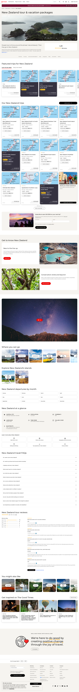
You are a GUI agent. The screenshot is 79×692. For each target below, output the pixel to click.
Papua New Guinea (63, 585)
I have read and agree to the (45, 224)
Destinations (11, 1)
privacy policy (51, 224)
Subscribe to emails (18, 675)
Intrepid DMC (42, 671)
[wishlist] (63, 1)
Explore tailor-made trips (68, 202)
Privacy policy (42, 675)
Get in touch (52, 667)
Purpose (61, 665)
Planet (61, 673)
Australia (8, 585)
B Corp (61, 667)
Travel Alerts (32, 673)
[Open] (16, 514)
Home (3, 8)
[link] (11, 393)
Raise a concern (52, 677)
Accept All (36, 683)
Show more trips (38, 208)
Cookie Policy (11, 688)
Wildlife (61, 675)
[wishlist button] (17, 108)
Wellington (8, 355)
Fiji (22, 585)
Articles (59, 56)
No (25, 661)
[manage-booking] (66, 1)
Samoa (35, 585)
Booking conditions (33, 677)
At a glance (45, 56)
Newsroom (52, 675)
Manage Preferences (35, 686)
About (27, 1)
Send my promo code (41, 227)
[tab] (7, 67)
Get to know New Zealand (32, 56)
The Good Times (43, 669)
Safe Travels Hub (33, 671)
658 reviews (64, 48)
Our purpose (35, 649)
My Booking (32, 667)
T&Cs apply (18, 672)
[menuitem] (4, 1)
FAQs (49, 56)
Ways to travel (18, 1)
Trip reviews (54, 56)
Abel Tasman (63, 356)
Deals (24, 1)
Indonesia (49, 585)
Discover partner (46, 283)
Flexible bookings (33, 675)
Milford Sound (49, 356)
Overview (20, 56)
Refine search (67, 103)
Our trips (25, 56)
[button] (75, 39)
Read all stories (73, 597)
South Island (22, 377)
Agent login (32, 679)
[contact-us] (68, 1)
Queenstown (35, 355)
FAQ (50, 671)
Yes (21, 661)
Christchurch (22, 355)
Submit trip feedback (34, 669)
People (61, 671)
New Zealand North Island (8, 377)
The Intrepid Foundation (64, 669)
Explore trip (7, 258)
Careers (41, 673)
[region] (22, 685)
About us (41, 667)
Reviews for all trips (40, 570)
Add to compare (8, 130)
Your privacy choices (44, 677)
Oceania (13, 8)
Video (40, 56)
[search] (56, 2)
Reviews (51, 673)
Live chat (51, 669)
